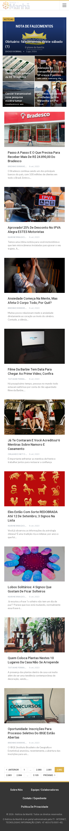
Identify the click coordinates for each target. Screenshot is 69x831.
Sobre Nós (16, 789)
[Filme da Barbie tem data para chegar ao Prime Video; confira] (34, 346)
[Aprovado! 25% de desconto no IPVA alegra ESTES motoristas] (34, 204)
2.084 (19, 775)
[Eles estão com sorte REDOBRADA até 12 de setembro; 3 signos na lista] (34, 488)
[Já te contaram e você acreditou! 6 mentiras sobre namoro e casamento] (34, 417)
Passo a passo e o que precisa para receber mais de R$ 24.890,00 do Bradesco (34, 157)
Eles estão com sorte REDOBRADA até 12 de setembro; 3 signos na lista (33, 516)
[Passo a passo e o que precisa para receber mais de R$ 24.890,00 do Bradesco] (34, 129)
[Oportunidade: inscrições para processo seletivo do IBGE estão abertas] (34, 705)
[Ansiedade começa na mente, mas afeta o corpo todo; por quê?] (34, 275)
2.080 (39, 770)
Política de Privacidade (34, 806)
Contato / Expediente (34, 798)
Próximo (48, 775)
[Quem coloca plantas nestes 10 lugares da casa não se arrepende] (34, 634)
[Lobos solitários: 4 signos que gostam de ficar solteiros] (34, 563)
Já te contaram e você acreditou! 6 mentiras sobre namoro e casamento (34, 444)
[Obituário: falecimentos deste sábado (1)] (34, 36)
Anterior (13, 770)
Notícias (8, 19)
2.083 (9, 775)
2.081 (49, 770)
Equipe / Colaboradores (45, 789)
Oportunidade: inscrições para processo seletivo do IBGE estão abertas (31, 733)
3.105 (36, 775)
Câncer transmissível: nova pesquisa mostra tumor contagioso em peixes (18, 101)
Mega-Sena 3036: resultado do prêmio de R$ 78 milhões (17, 73)
